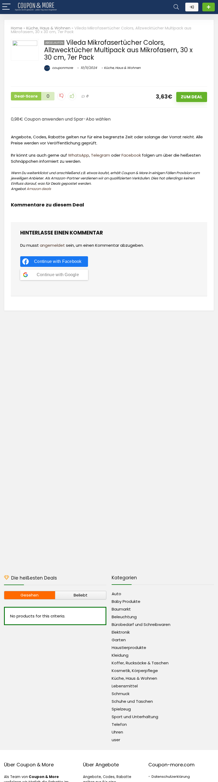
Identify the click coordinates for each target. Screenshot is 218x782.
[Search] (176, 7)
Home (16, 28)
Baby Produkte (126, 601)
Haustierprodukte (129, 647)
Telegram (100, 155)
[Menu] (6, 7)
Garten (119, 640)
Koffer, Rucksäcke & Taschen (140, 663)
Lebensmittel (125, 686)
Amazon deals (39, 188)
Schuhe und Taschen (132, 701)
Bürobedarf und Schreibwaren (141, 624)
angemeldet (52, 245)
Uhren (117, 732)
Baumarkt (121, 609)
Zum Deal (191, 97)
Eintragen (208, 7)
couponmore (62, 67)
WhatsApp (78, 155)
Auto (116, 594)
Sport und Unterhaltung (135, 716)
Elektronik (121, 632)
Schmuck (120, 693)
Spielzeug (121, 709)
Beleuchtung (124, 617)
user (116, 740)
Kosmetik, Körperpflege (135, 670)
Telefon (119, 724)
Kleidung (120, 655)
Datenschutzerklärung (171, 776)
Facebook (131, 155)
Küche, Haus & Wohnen (48, 28)
